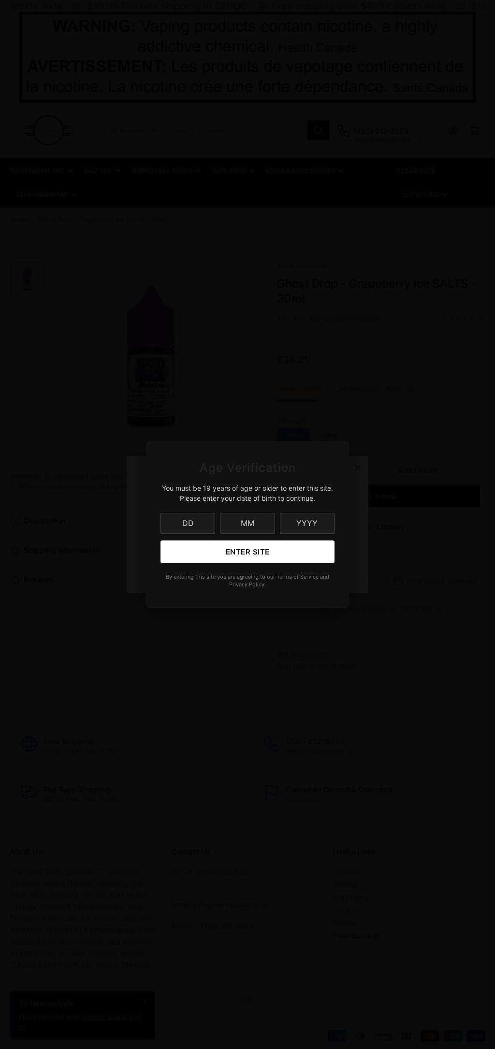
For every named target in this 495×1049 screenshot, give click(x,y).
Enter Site (248, 551)
